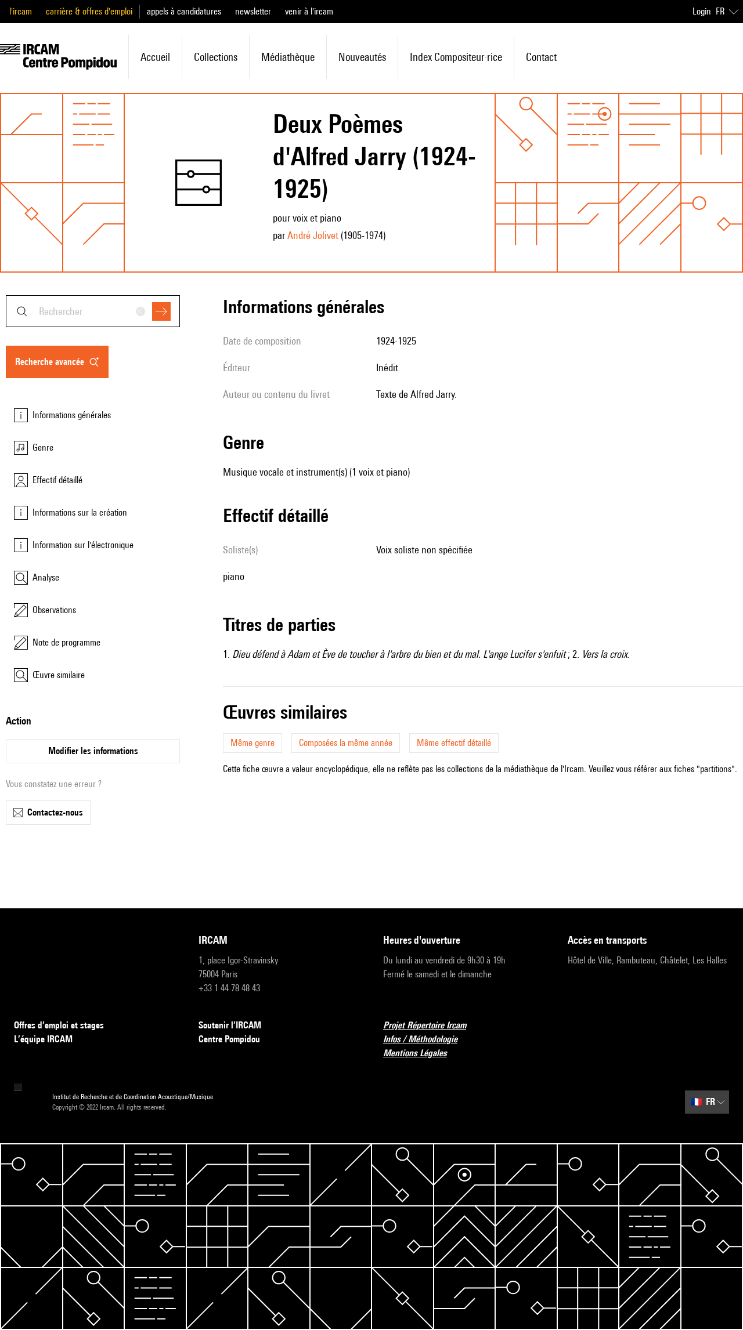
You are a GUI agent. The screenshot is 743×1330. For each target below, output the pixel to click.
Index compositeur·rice (456, 56)
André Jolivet (312, 235)
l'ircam (20, 11)
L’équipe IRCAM (43, 1039)
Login (701, 11)
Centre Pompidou (229, 1039)
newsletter (253, 11)
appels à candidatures (184, 11)
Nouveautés (362, 56)
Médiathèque (288, 56)
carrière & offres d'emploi (89, 11)
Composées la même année (345, 742)
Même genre (252, 742)
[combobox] (93, 311)
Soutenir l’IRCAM (230, 1025)
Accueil (155, 56)
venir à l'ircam (309, 11)
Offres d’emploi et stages (59, 1025)
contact (541, 56)
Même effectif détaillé (454, 742)
